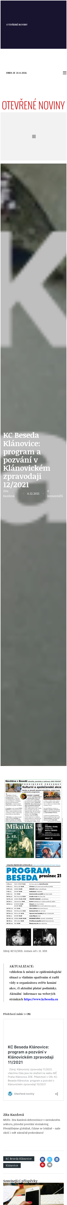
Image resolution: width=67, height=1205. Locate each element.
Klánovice (12, 1165)
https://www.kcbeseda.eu (41, 999)
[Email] (49, 1164)
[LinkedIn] (56, 1159)
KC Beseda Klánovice (19, 1158)
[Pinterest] (42, 1164)
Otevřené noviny (17, 24)
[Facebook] (42, 1159)
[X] (49, 1159)
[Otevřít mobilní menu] (64, 72)
